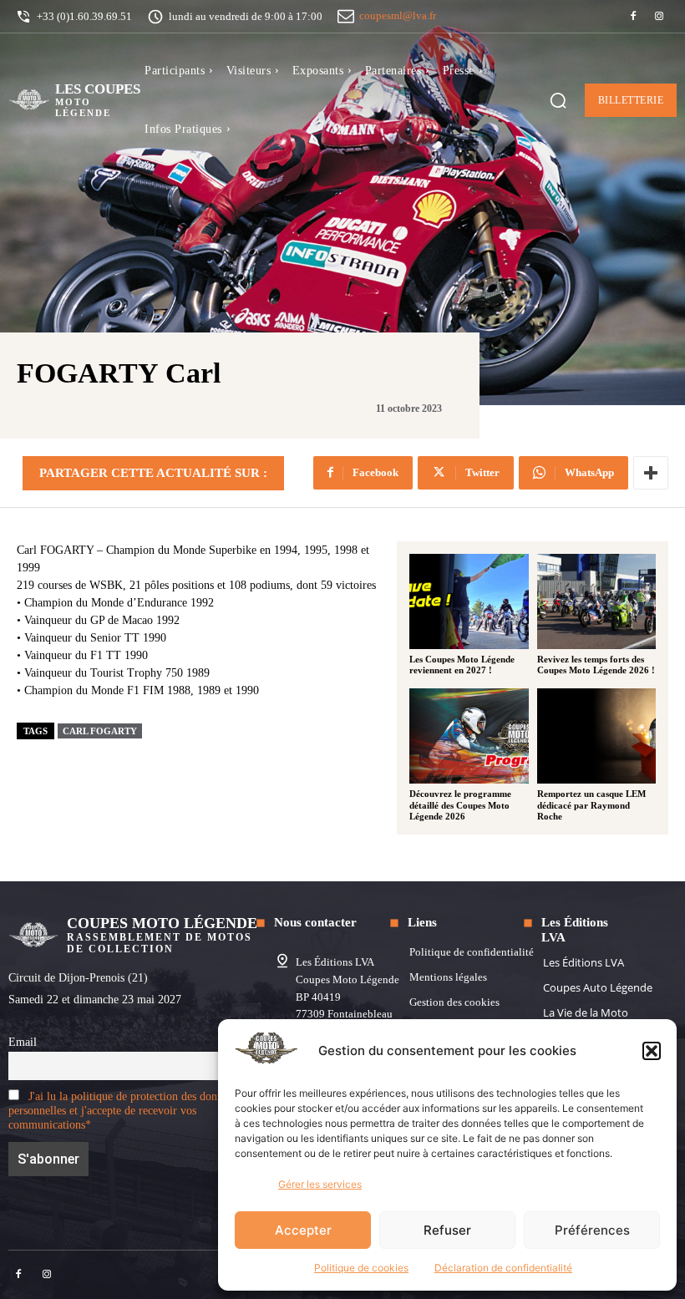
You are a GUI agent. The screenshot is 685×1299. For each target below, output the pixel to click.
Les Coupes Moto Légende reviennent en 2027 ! (462, 664)
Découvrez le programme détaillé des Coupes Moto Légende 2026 (460, 804)
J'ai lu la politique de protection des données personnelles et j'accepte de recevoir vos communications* (122, 1110)
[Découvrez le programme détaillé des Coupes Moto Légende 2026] (469, 736)
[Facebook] (633, 17)
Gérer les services (320, 1184)
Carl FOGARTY (100, 731)
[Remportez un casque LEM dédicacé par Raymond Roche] (597, 736)
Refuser (447, 1230)
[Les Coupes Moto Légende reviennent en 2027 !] (469, 601)
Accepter (303, 1230)
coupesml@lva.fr (397, 15)
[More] (650, 473)
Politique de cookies (361, 1267)
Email (22, 1041)
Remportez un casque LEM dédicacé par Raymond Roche (591, 804)
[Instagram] (659, 17)
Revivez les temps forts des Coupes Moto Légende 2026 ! (596, 664)
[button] (651, 1051)
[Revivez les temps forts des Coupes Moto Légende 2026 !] (597, 601)
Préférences (592, 1230)
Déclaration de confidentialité (503, 1267)
